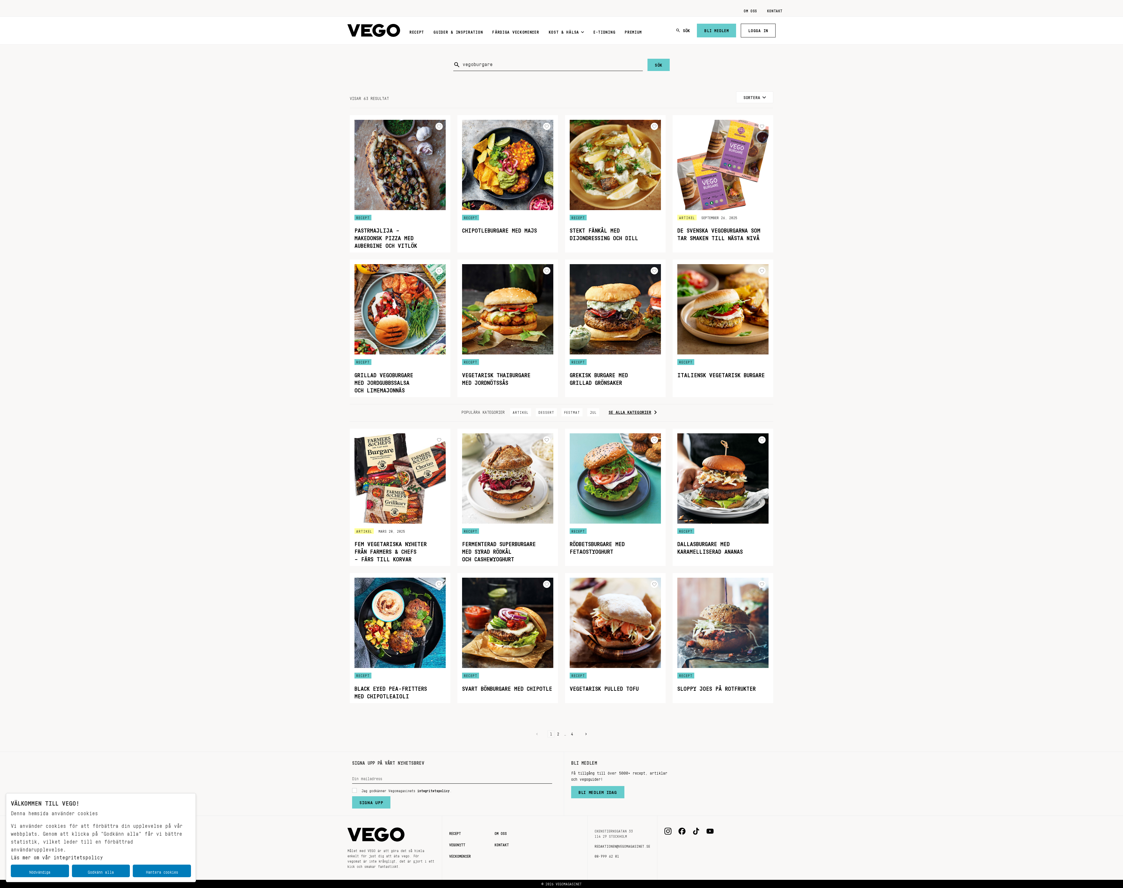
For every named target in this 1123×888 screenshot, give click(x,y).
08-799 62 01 (607, 855)
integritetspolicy (433, 790)
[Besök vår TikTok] (696, 831)
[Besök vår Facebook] (681, 831)
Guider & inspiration (458, 30)
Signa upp (371, 801)
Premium (633, 30)
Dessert (546, 411)
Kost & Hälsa (564, 30)
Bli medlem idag (597, 791)
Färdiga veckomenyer (515, 30)
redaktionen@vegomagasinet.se (622, 845)
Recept (416, 30)
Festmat (572, 411)
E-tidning (604, 30)
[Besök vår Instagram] (667, 831)
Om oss (750, 10)
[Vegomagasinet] (373, 30)
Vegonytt (457, 844)
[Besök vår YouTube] (710, 831)
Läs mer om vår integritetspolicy (57, 855)
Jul (593, 411)
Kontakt (775, 10)
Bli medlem (716, 29)
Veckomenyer (460, 855)
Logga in (758, 29)
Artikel (520, 411)
